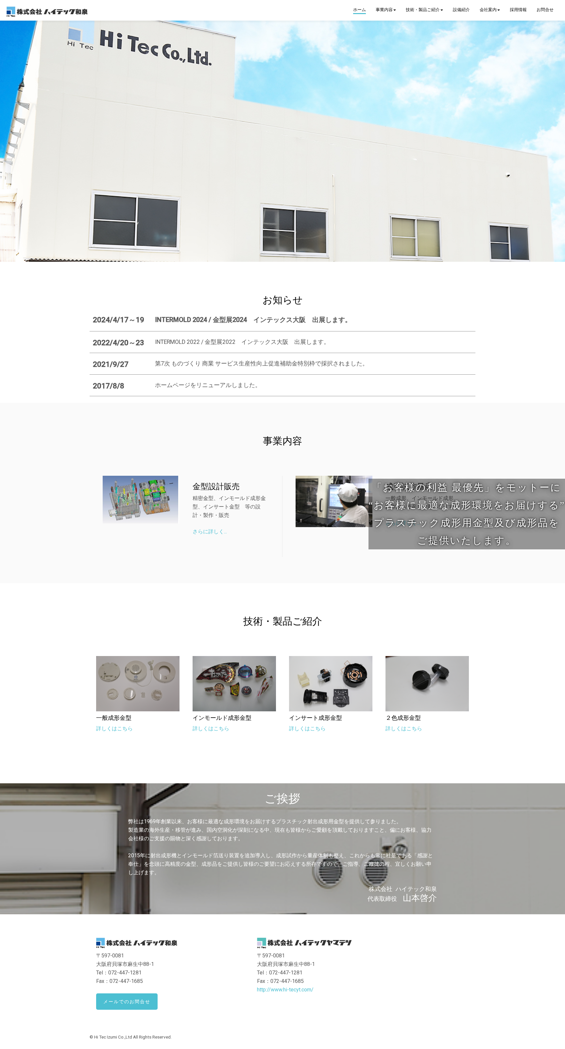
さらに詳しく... (210, 531)
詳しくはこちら (114, 728)
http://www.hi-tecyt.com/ (285, 990)
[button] (386, 10)
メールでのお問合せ (126, 1001)
